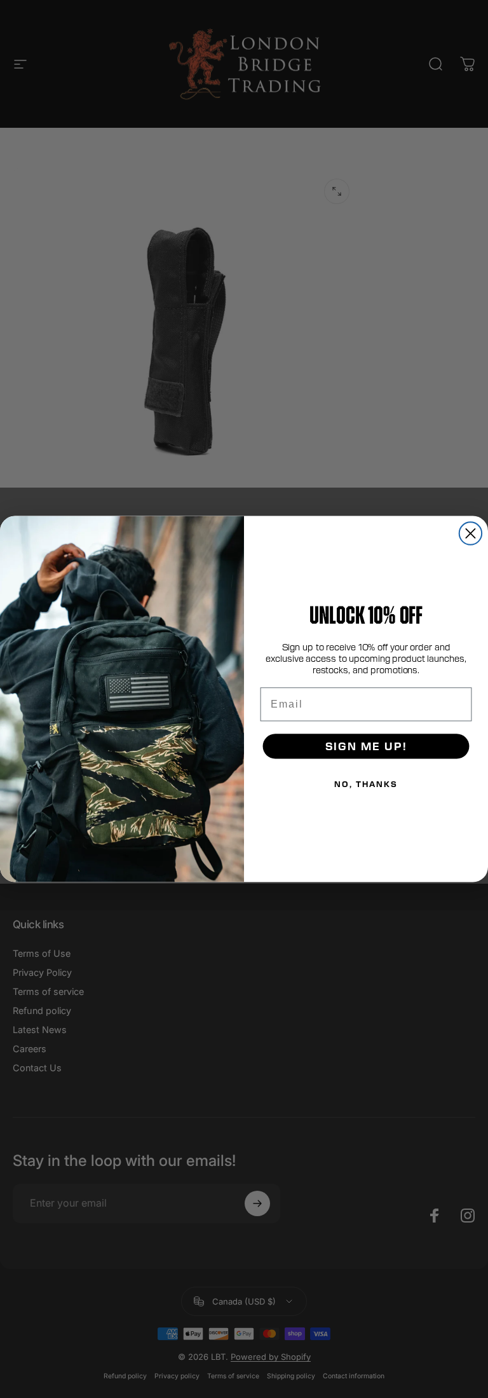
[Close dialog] (470, 533)
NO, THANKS (365, 784)
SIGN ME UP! (366, 746)
